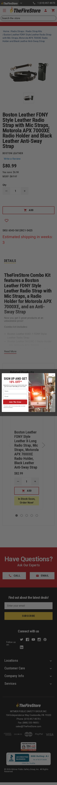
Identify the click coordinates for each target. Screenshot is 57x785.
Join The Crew (15, 402)
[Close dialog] (53, 375)
